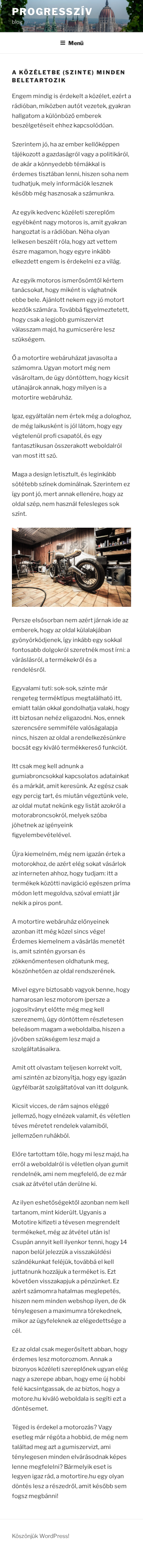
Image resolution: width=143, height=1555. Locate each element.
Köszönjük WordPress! (40, 1535)
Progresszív (52, 11)
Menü (75, 43)
